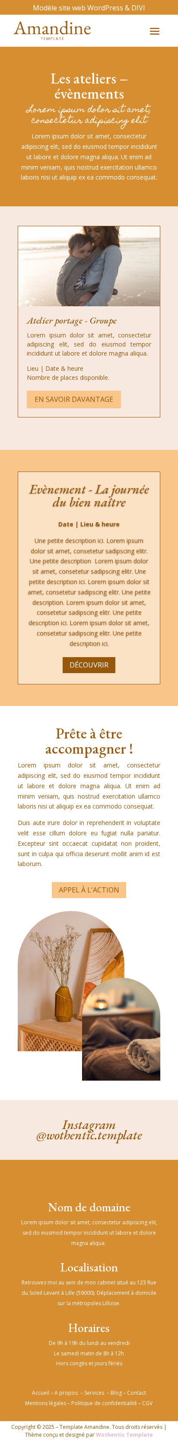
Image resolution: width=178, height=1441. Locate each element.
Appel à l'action (89, 890)
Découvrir (89, 665)
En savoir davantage (74, 399)
